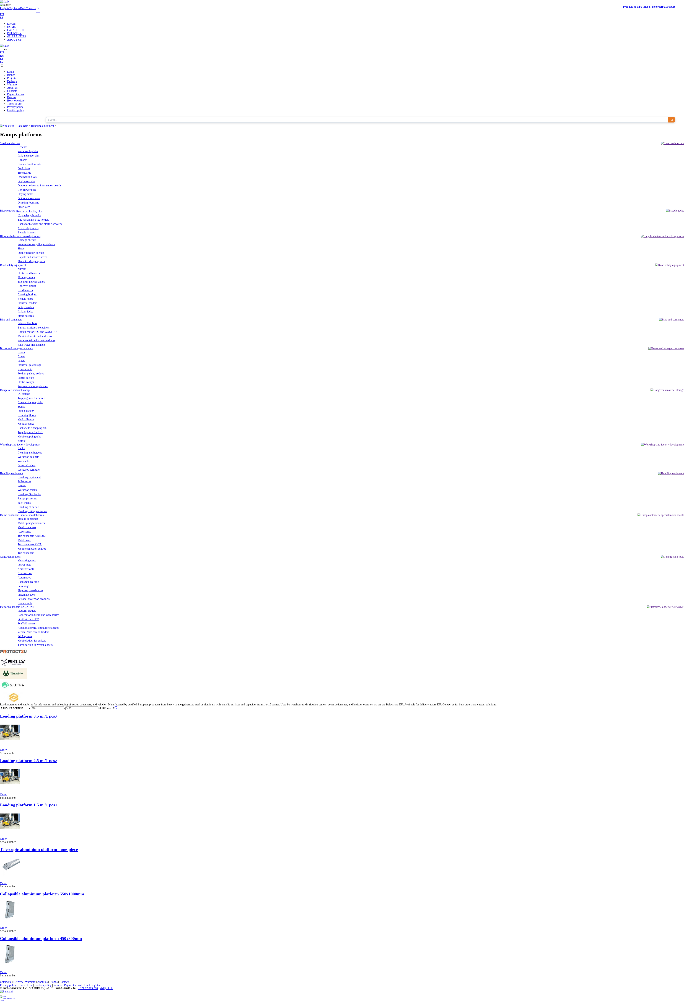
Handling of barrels (28, 507)
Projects (4, 8)
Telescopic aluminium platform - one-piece (39, 849)
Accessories (24, 531)
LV (37, 7)
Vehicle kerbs (25, 298)
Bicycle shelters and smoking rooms (20, 236)
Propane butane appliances (33, 386)
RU (38, 11)
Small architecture (10, 143)
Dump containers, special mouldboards (22, 515)
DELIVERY (14, 33)
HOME (11, 26)
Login (10, 71)
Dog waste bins (26, 181)
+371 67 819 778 (88, 988)
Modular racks (26, 423)
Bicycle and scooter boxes (32, 257)
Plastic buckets (26, 377)
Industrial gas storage (29, 364)
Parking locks (25, 311)
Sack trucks (24, 502)
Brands (11, 74)
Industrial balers (26, 465)
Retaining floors (27, 415)
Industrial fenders (27, 302)
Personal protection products (34, 598)
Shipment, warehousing (31, 590)
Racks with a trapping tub (32, 427)
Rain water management (31, 344)
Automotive (24, 577)
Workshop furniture (29, 469)
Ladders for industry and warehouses (38, 614)
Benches (22, 146)
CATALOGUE (16, 30)
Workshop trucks (27, 489)
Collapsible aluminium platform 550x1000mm (42, 894)
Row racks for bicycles (29, 211)
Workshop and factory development (20, 444)
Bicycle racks (7, 210)
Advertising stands (28, 228)
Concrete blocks (27, 285)
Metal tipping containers (31, 523)
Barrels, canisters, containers (34, 327)
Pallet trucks (24, 481)
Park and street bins (29, 155)
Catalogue (22, 125)
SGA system (25, 636)
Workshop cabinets (28, 456)
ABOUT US (14, 39)
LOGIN (11, 23)
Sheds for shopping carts (31, 261)
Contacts (31, 8)
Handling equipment (42, 125)
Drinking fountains (28, 202)
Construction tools (10, 556)
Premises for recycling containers (36, 244)
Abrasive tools (26, 568)
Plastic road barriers (29, 273)
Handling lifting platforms (32, 511)
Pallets (21, 360)
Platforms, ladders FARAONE (17, 606)
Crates (21, 356)
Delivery (12, 81)
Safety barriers (26, 307)
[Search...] (671, 119)
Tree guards (24, 172)
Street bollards (26, 315)
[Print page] (115, 708)
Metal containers (27, 527)
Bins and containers (11, 319)
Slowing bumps (26, 277)
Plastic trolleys (26, 382)
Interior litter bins (27, 323)
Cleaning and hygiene (30, 452)
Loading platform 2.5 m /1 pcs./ (28, 760)
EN (2, 14)
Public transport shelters (31, 252)
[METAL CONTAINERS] (13, 701)
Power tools (24, 564)
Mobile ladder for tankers (32, 640)
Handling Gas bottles (29, 494)
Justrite (21, 440)
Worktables (24, 461)
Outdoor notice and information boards (39, 185)
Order (3, 749)
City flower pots (27, 189)
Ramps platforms (27, 498)
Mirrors (22, 268)
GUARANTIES (16, 36)
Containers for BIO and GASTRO (37, 331)
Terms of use (14, 103)
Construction (25, 573)
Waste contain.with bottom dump (36, 340)
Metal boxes (24, 540)
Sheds (21, 248)
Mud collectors (26, 419)
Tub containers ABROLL (32, 535)
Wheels (22, 485)
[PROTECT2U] (13, 654)
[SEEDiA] (13, 690)
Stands (21, 406)
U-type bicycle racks (29, 215)
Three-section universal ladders (35, 644)
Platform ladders (27, 610)
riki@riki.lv (106, 988)
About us (12, 87)
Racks (21, 448)
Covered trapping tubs (30, 402)
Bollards (22, 159)
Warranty (12, 84)
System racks (25, 369)
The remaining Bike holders (33, 219)
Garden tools (25, 603)
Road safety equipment (13, 265)
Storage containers (28, 518)
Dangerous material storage (15, 390)
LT (1, 17)
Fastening (23, 586)
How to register (16, 100)
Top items (14, 8)
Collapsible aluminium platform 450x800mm (41, 938)
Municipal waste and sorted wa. (35, 336)
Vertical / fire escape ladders (33, 632)
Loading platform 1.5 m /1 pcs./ (28, 805)
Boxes (21, 352)
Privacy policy (15, 106)
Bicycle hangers (27, 232)
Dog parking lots (27, 176)
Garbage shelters (27, 239)
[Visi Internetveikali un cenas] (8, 998)
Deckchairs (24, 168)
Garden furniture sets (29, 164)
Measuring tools (27, 560)
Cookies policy (15, 110)
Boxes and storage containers (16, 348)
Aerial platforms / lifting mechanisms (38, 627)
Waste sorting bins (28, 151)
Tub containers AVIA (30, 544)
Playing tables (25, 193)
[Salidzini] (8, 992)
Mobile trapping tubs (29, 436)
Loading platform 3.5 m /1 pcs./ (28, 716)
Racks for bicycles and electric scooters (40, 223)
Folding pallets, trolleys (31, 373)
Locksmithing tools (28, 581)
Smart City (24, 206)
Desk (23, 8)
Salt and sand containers (31, 281)
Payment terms (15, 94)
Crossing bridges (27, 294)
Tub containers (26, 552)
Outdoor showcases (29, 198)
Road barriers (25, 290)
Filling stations (26, 410)
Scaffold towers (26, 623)
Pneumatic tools (26, 594)
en (5, 49)
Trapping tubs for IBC (30, 432)
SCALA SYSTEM (28, 619)
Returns (11, 97)
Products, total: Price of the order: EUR (649, 6)
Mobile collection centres (32, 548)
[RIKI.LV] (13, 666)
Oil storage (24, 393)
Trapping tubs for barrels (31, 398)
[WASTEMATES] (13, 678)
